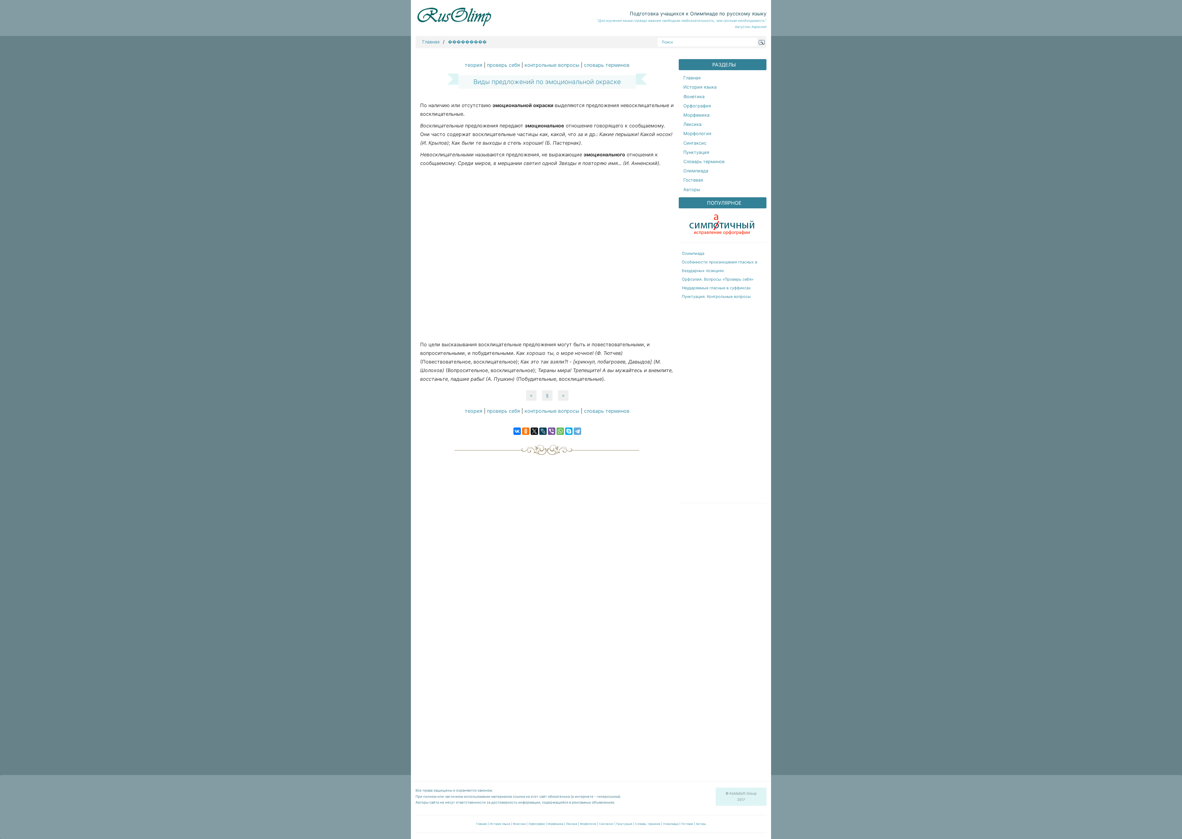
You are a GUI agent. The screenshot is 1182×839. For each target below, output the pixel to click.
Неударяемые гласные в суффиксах (716, 288)
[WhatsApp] (560, 431)
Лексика (692, 124)
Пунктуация (696, 152)
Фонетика (694, 96)
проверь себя (503, 65)
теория (473, 65)
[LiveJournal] (543, 431)
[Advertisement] (547, 255)
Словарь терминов (704, 161)
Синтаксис (694, 143)
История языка (700, 87)
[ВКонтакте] (517, 431)
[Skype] (569, 431)
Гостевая (693, 180)
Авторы (691, 189)
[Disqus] (547, 535)
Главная (431, 41)
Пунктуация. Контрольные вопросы (716, 296)
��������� (467, 41)
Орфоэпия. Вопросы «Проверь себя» (718, 279)
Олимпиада (695, 170)
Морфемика (696, 115)
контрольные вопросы (552, 65)
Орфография (697, 105)
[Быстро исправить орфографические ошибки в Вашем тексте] (722, 223)
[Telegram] (577, 431)
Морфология (697, 133)
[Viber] (551, 431)
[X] (534, 431)
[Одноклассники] (525, 431)
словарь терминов (606, 65)
